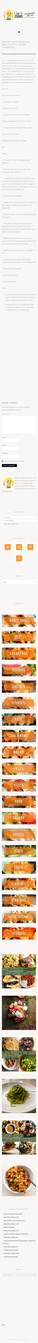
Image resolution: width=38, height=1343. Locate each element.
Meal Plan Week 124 (11, 1253)
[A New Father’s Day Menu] (19, 1071)
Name (4, 437)
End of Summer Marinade (13, 1214)
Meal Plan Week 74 (11, 1247)
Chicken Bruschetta (11, 1250)
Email (4, 445)
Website (5, 453)
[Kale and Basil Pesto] (19, 1112)
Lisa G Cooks (19, 15)
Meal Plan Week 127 (11, 1224)
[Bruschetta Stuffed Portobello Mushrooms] (19, 1029)
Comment (6, 414)
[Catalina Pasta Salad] (19, 1196)
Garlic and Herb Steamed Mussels (16, 1234)
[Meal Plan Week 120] (19, 1154)
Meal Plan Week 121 (11, 1217)
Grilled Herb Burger (11, 1257)
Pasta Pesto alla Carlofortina (14, 1220)
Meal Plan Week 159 (11, 1230)
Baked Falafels (9, 1227)
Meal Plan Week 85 (11, 1237)
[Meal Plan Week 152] (19, 988)
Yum (3, 1325)
